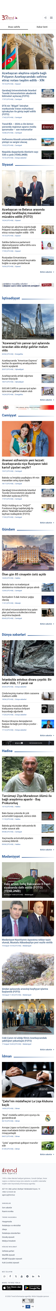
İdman (7, 1056)
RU (33, 1306)
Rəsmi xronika (7, 1211)
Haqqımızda (7, 1222)
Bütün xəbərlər (46, 272)
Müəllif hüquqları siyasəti (12, 1259)
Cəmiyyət (9, 415)
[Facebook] (10, 1276)
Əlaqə (4, 1229)
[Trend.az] (9, 17)
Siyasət (7, 164)
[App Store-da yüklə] (12, 1287)
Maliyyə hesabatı (9, 1241)
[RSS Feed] (38, 1276)
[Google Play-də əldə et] (33, 1287)
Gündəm (8, 529)
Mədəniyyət (11, 856)
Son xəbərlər (7, 1208)
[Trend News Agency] (9, 1171)
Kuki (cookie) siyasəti (10, 1263)
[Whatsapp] (4, 1276)
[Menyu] (51, 17)
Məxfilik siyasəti (8, 1255)
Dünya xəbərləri (14, 635)
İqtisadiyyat (11, 298)
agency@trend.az (8, 1195)
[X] (16, 1276)
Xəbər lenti (42, 27)
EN (23, 1306)
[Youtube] (21, 1276)
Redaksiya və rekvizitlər (11, 1225)
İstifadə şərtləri (8, 1251)
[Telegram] (27, 1276)
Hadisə (7, 751)
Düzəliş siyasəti (8, 1237)
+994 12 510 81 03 (8, 1192)
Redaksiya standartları (11, 1233)
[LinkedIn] (33, 1276)
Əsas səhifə (14, 27)
